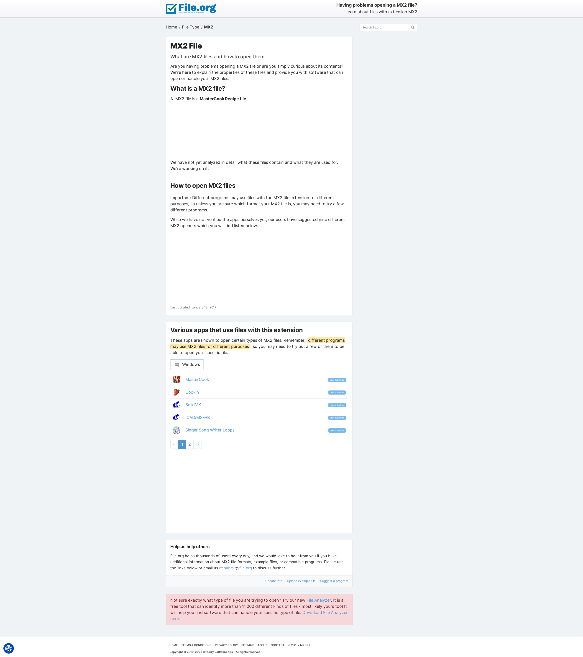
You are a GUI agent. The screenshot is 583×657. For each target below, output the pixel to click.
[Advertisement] (259, 130)
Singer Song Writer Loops (210, 430)
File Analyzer (319, 600)
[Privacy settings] (8, 648)
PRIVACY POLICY (226, 645)
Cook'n (192, 392)
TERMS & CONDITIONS (196, 645)
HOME (173, 645)
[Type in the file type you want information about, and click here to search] (413, 27)
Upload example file (301, 581)
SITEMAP (247, 645)
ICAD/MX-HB (197, 417)
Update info (273, 581)
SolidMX (193, 404)
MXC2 (304, 645)
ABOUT (262, 645)
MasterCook (197, 379)
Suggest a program (334, 581)
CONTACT (277, 645)
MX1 (294, 645)
